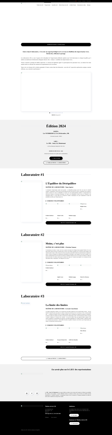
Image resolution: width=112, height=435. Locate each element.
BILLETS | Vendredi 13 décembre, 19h (68, 284)
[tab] (49, 112)
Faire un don (75, 423)
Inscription (75, 415)
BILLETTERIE (57, 158)
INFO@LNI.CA (49, 413)
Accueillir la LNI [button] (54, 5)
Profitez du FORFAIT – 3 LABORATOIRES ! (57, 162)
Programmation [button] (47, 5)
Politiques (47, 417)
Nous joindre (89, 1)
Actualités (79, 1)
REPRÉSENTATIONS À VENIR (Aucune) (56, 44)
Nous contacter (54, 417)
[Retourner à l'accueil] (23, 5)
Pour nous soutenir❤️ (73, 1)
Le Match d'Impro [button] (72, 5)
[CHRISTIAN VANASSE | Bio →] (31, 261)
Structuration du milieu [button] (81, 5)
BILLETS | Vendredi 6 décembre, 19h (68, 222)
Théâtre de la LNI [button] (40, 5)
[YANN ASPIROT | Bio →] (31, 201)
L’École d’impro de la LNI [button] (63, 5)
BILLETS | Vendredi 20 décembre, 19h (68, 347)
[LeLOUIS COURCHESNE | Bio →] (25, 303)
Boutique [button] (88, 5)
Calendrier (84, 1)
